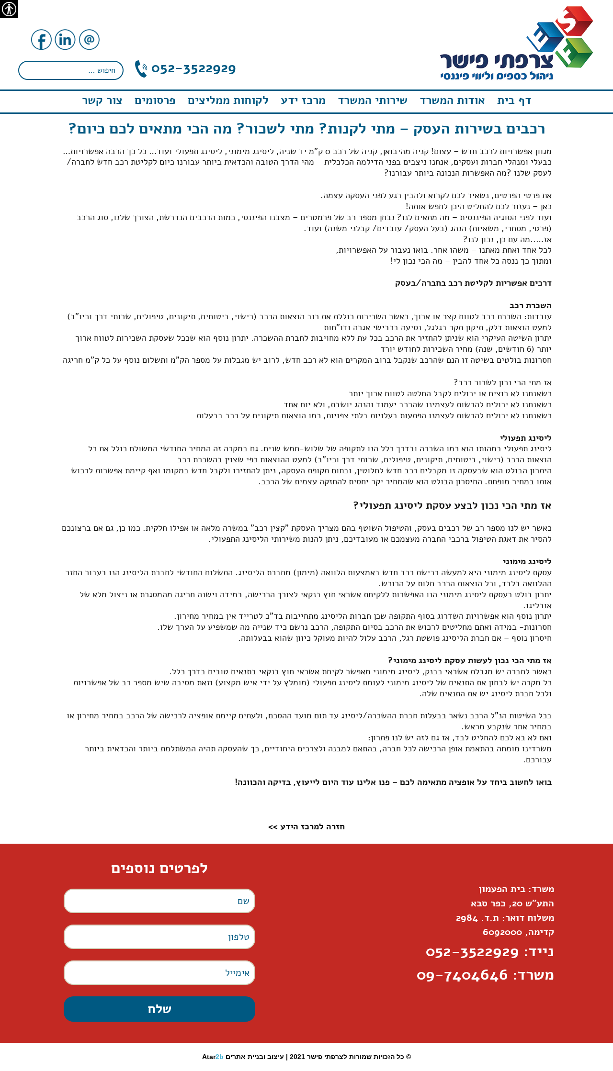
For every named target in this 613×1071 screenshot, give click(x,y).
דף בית (514, 100)
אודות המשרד (452, 100)
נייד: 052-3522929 (490, 950)
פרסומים (155, 100)
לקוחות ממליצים (228, 100)
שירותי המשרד (373, 100)
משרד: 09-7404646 (485, 974)
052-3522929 (192, 67)
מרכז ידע (303, 100)
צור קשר (102, 100)
